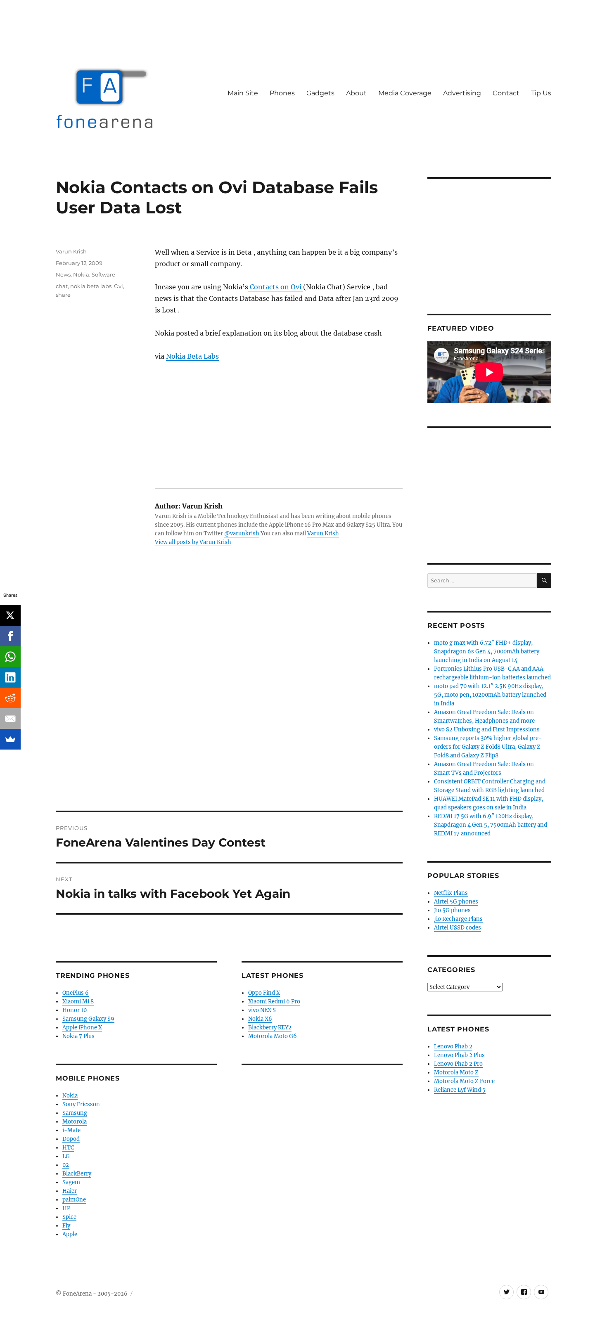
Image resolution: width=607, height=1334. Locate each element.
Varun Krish (323, 533)
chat (62, 286)
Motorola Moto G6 (272, 1036)
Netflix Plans (451, 892)
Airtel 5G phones (456, 901)
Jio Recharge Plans (458, 918)
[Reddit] (10, 698)
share (63, 294)
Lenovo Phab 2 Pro (458, 1063)
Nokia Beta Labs (192, 356)
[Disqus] (229, 696)
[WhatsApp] (10, 656)
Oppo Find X (264, 992)
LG (66, 1156)
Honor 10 (74, 1010)
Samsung (74, 1112)
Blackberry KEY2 (270, 1027)
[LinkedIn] (10, 677)
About (356, 93)
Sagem (71, 1182)
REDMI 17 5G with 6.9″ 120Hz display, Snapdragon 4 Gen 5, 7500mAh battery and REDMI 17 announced (490, 825)
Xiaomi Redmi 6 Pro (274, 1001)
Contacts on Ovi (275, 287)
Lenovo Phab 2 (453, 1046)
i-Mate (71, 1130)
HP (66, 1208)
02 (65, 1164)
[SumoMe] (10, 739)
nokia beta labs (90, 286)
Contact (506, 93)
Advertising (462, 93)
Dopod (71, 1138)
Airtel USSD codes (457, 927)
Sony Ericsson (81, 1104)
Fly (66, 1225)
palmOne (74, 1199)
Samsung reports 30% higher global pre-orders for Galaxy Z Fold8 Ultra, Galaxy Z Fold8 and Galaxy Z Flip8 (488, 747)
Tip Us (541, 93)
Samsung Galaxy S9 (88, 1018)
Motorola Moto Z (456, 1072)
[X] (10, 615)
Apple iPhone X (82, 1027)
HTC (68, 1147)
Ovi (118, 286)
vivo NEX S (262, 1010)
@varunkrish (241, 533)
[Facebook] (10, 636)
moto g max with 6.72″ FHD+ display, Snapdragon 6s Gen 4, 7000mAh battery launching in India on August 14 (486, 651)
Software (103, 274)
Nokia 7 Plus (78, 1036)
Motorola (74, 1121)
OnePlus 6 (75, 992)
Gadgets (320, 93)
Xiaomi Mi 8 (78, 1001)
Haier (69, 1190)
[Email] (10, 718)
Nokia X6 (260, 1018)
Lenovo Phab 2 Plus (459, 1055)
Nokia (81, 274)
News (63, 274)
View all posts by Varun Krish (193, 542)
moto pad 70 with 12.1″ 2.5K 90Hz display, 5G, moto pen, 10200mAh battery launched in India (490, 695)
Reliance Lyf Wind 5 (460, 1089)
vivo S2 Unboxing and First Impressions (487, 729)
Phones (282, 93)
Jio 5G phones (452, 910)
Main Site (243, 93)
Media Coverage (405, 93)
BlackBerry (76, 1173)
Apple (69, 1234)
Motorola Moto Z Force (464, 1081)
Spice (69, 1216)
